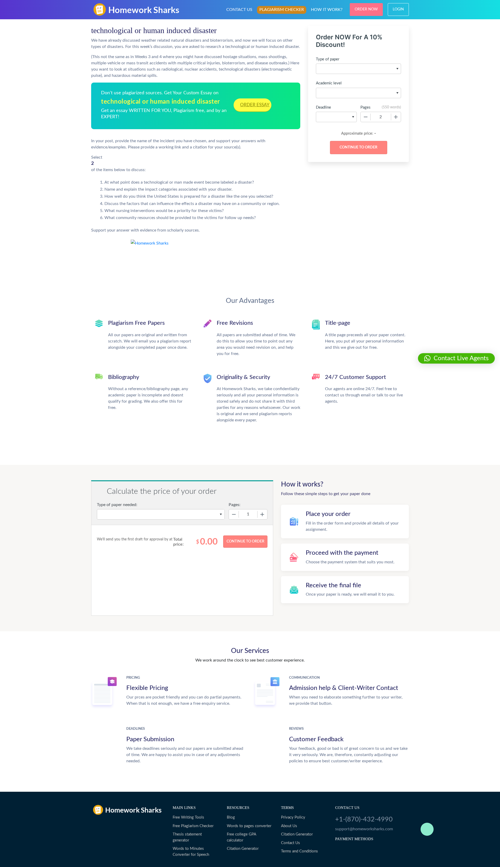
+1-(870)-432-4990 (364, 819)
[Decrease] (366, 117)
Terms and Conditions (299, 851)
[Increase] (396, 117)
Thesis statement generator (187, 837)
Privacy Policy (293, 817)
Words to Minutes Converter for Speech (191, 852)
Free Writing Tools (188, 817)
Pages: (234, 505)
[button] (456, 358)
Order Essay (255, 105)
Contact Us (290, 843)
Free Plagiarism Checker (193, 826)
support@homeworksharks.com (364, 829)
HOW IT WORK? (326, 10)
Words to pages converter (249, 826)
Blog (231, 817)
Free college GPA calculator (241, 837)
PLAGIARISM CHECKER (281, 10)
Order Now (366, 9)
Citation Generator (243, 849)
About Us (289, 826)
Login (398, 9)
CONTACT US (239, 10)
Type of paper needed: (117, 505)
